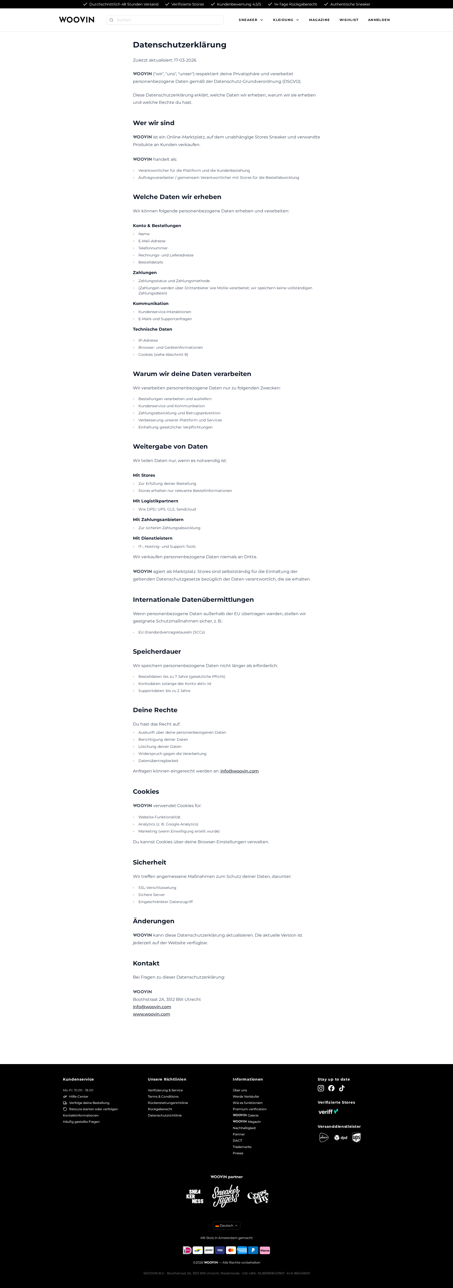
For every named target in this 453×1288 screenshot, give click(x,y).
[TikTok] (342, 1088)
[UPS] (356, 1137)
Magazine (319, 20)
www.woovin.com (151, 1014)
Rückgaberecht (160, 1109)
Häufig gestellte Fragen (81, 1122)
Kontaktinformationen (81, 1115)
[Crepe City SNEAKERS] (257, 1197)
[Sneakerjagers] (226, 1196)
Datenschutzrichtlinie (165, 1115)
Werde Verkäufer (246, 1096)
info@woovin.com (239, 771)
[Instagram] (321, 1088)
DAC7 (237, 1140)
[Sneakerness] (195, 1196)
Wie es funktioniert (248, 1103)
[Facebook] (331, 1088)
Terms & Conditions (163, 1096)
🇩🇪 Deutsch (224, 1225)
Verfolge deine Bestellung (89, 1103)
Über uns (240, 1090)
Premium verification (250, 1109)
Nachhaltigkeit (244, 1128)
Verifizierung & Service (165, 1090)
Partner (239, 1134)
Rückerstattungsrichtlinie (168, 1103)
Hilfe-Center (78, 1096)
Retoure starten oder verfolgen (93, 1109)
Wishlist (349, 20)
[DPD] (341, 1137)
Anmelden (379, 20)
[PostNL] (324, 1137)
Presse (238, 1153)
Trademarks (242, 1147)
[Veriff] (328, 1111)
